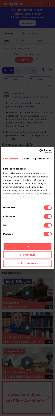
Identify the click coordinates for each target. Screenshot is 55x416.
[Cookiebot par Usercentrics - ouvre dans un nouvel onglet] (39, 151)
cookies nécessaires (28, 263)
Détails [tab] (25, 158)
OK (27, 246)
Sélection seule (27, 255)
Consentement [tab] (10, 158)
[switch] (48, 216)
